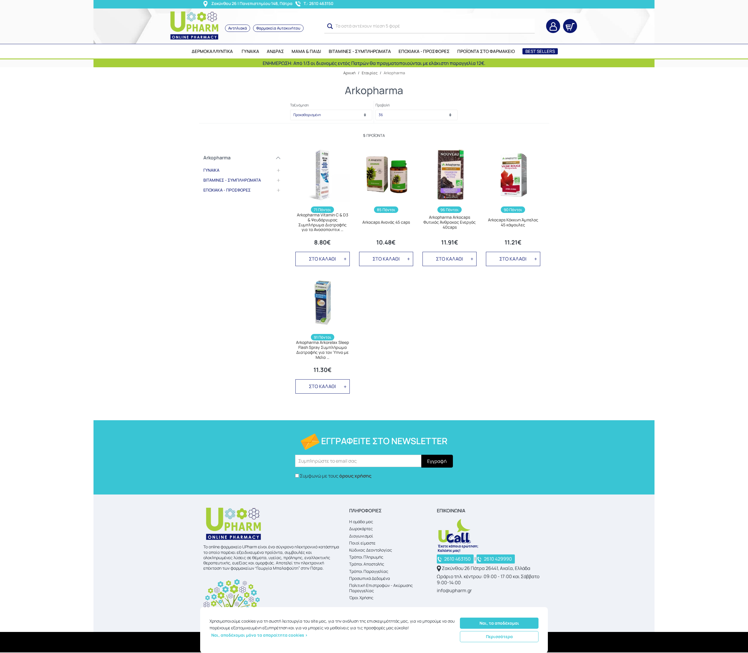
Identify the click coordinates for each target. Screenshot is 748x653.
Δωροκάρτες (361, 528)
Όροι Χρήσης (361, 597)
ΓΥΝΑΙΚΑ (250, 51)
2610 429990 (498, 559)
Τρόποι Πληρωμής (366, 557)
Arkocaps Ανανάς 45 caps (386, 222)
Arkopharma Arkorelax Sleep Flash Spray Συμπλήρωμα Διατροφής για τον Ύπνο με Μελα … (322, 350)
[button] (330, 26)
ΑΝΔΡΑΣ (275, 51)
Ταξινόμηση (299, 105)
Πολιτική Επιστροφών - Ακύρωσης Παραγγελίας (381, 588)
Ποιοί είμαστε (362, 543)
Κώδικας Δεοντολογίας (370, 550)
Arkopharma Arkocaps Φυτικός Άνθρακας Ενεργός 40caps (449, 222)
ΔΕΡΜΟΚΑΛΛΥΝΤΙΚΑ (212, 51)
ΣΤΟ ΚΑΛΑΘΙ (322, 259)
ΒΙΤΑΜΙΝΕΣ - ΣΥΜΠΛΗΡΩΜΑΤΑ (360, 51)
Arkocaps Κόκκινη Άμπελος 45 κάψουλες (513, 223)
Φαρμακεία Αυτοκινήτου (278, 28)
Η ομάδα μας (361, 521)
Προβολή (382, 105)
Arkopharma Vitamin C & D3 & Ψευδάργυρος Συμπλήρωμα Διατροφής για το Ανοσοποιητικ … (322, 222)
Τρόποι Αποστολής (366, 564)
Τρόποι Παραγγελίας (368, 571)
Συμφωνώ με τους (335, 476)
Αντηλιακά (237, 28)
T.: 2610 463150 (318, 3)
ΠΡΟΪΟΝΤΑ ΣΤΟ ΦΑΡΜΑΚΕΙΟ (486, 51)
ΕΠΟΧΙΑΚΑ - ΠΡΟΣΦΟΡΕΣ (424, 51)
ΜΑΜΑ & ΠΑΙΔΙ (306, 51)
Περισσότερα (499, 636)
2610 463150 (457, 559)
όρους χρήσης (355, 476)
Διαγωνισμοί (361, 536)
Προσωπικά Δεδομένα (369, 578)
